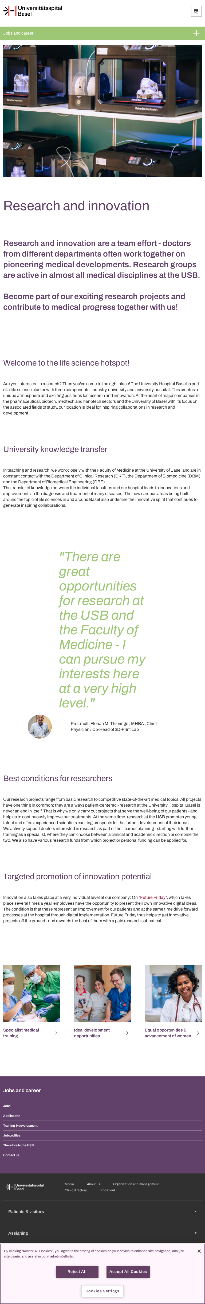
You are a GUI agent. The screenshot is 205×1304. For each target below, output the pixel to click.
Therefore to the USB (18, 1145)
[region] (102, 1273)
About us (93, 1184)
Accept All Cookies (128, 1271)
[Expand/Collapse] (196, 11)
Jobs (6, 1106)
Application (11, 1116)
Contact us (11, 1155)
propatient (107, 1190)
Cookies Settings (102, 1291)
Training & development (20, 1125)
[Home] (32, 11)
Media (69, 1184)
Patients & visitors (26, 1211)
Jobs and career (18, 33)
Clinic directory (76, 1190)
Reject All (77, 1271)
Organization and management (136, 1184)
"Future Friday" (153, 897)
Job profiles (11, 1135)
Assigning (18, 1233)
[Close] (199, 1251)
